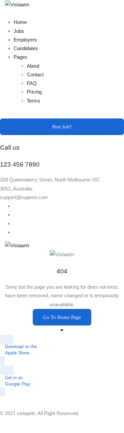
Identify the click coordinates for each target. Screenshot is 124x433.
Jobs (19, 31)
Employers (25, 39)
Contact (35, 74)
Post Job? (62, 126)
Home (20, 22)
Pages (20, 57)
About (33, 66)
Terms (33, 101)
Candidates (26, 48)
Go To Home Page (62, 317)
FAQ (32, 83)
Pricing (34, 92)
